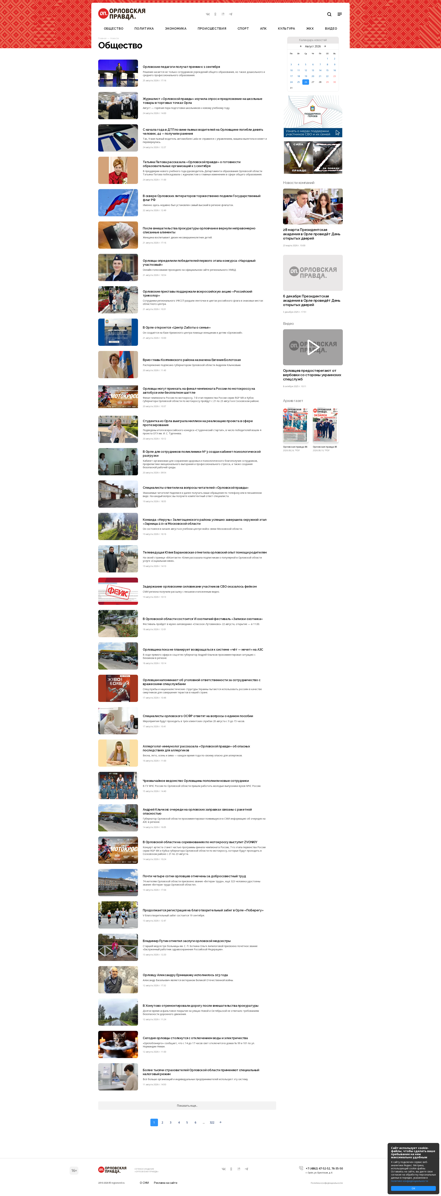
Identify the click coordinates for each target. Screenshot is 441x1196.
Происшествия (212, 28)
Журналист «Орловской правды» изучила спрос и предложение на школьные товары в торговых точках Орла (202, 101)
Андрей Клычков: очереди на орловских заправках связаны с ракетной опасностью (197, 811)
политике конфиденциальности (409, 1181)
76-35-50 (337, 1168)
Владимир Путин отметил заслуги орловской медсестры (187, 941)
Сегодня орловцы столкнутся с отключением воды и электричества (195, 1038)
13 (313, 70)
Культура (286, 28)
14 (320, 70)
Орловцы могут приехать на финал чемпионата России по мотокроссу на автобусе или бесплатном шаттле (199, 390)
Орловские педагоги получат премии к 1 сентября (181, 67)
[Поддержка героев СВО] (313, 136)
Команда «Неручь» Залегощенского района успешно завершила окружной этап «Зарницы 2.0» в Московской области (204, 521)
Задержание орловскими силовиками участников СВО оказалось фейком (200, 586)
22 (327, 76)
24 (291, 82)
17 (291, 76)
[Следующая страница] (220, 1122)
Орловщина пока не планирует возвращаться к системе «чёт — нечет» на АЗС (203, 649)
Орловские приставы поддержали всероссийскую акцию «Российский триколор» (197, 293)
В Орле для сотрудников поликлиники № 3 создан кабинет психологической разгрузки (202, 453)
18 (298, 76)
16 (334, 70)
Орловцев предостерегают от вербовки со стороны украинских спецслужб (312, 374)
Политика (144, 28)
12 (306, 70)
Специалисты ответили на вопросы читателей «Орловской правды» (196, 487)
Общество (114, 28)
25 (298, 82)
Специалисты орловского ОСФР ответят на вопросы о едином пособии (198, 716)
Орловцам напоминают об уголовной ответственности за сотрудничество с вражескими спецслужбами (201, 682)
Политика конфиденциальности (327, 1183)
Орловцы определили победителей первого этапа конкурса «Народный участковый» (199, 262)
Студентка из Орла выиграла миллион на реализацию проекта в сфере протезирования (198, 423)
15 (327, 70)
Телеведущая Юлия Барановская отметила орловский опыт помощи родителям (205, 552)
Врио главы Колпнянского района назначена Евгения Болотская (192, 360)
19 (306, 76)
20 (313, 76)
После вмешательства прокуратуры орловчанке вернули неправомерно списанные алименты (199, 230)
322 (212, 1122)
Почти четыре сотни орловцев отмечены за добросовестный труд (194, 876)
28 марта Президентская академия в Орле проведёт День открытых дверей (311, 233)
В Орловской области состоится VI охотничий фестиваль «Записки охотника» (203, 619)
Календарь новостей (313, 40)
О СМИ (144, 1182)
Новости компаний (298, 182)
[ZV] (313, 173)
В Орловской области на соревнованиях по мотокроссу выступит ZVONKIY (200, 842)
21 (320, 76)
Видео (331, 28)
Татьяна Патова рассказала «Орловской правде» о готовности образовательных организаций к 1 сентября (191, 164)
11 (298, 70)
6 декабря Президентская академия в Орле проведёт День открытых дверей (311, 300)
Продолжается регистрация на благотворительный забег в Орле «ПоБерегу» (203, 910)
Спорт (243, 28)
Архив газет (293, 400)
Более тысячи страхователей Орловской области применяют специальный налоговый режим (201, 1072)
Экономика (175, 28)
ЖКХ (310, 28)
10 (291, 70)
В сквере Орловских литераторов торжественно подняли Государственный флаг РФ (201, 198)
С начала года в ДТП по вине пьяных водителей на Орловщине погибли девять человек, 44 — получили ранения (203, 131)
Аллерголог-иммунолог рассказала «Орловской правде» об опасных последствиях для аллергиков (196, 748)
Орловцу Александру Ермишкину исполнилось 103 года (185, 975)
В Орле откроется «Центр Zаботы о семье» (177, 327)
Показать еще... (187, 1105)
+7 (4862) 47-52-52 (318, 1168)
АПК (263, 28)
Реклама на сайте (165, 1182)
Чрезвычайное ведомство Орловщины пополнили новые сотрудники (196, 781)
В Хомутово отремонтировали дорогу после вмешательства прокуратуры (200, 1005)
